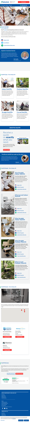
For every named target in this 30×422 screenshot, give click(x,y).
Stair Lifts (3, 394)
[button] (24, 312)
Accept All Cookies (21, 420)
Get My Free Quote (19, 373)
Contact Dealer (7, 336)
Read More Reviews (10, 373)
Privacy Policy (4, 405)
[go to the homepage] (5, 2)
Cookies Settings (3, 420)
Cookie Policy (14, 418)
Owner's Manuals (4, 404)
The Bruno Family (4, 402)
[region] (15, 419)
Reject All (26, 420)
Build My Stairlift (6, 149)
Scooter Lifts (3, 395)
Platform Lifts (4, 396)
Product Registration (5, 403)
